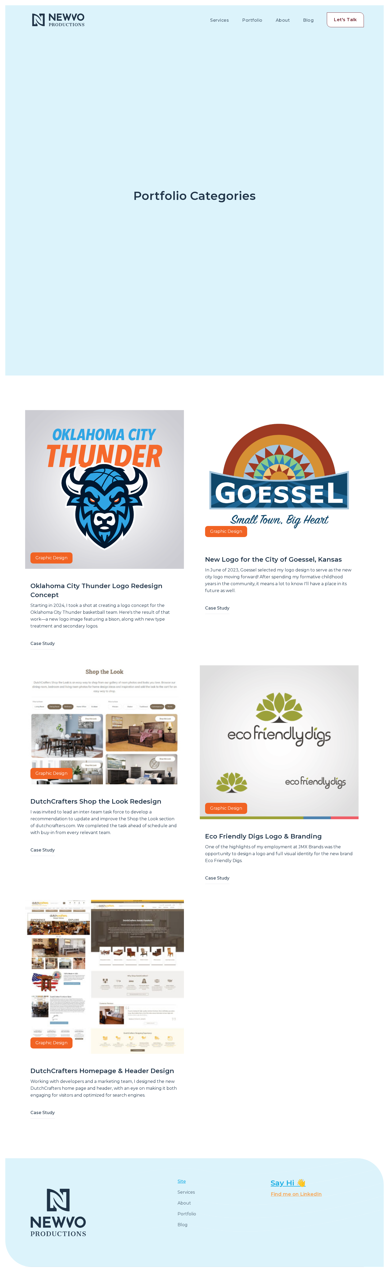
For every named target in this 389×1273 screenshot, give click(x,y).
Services (219, 20)
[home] (58, 20)
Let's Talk (345, 19)
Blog (308, 20)
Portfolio (252, 20)
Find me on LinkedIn (296, 1194)
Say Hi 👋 (288, 1182)
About (283, 20)
